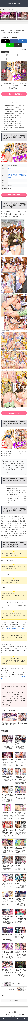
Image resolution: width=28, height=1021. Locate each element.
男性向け (4, 59)
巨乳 (18, 56)
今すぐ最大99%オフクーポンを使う (15, 628)
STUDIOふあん (6, 52)
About (7, 1014)
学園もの (13, 56)
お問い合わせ (14, 1016)
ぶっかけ (20, 54)
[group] (8, 16)
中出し (4, 56)
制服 (8, 56)
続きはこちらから (14, 413)
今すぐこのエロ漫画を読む (14, 94)
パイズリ (10, 54)
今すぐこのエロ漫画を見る (14, 195)
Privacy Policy (21, 1014)
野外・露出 (10, 59)
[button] (25, 16)
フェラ (15, 54)
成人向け (23, 56)
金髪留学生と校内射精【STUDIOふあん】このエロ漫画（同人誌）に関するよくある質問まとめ (14, 127)
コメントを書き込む (14, 1000)
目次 (12, 102)
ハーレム (4, 54)
